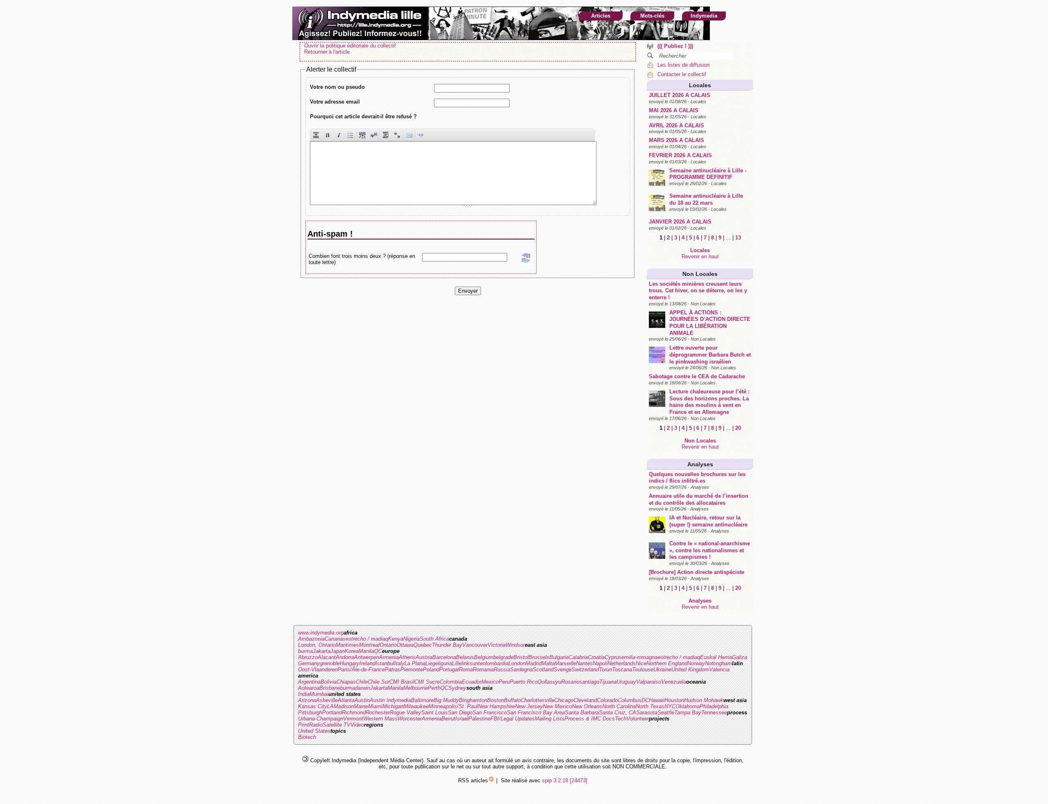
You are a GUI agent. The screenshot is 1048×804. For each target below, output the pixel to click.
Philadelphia (714, 706)
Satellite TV (336, 725)
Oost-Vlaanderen (318, 669)
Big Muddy (446, 700)
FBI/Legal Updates (512, 719)
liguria (445, 663)
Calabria (578, 657)
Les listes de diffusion (683, 65)
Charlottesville (537, 700)
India (303, 694)
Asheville (327, 700)
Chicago (564, 700)
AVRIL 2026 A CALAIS (676, 125)
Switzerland (585, 669)
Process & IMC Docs (590, 719)
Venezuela (673, 682)
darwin (362, 688)
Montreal (369, 645)
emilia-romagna (639, 657)
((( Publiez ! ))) (675, 46)
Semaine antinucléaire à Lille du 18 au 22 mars (706, 199)
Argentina (309, 682)
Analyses (700, 464)
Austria (424, 657)
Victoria (497, 645)
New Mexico (557, 706)
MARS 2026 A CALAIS (676, 140)
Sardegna (521, 669)
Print (303, 725)
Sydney (457, 688)
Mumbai (318, 694)
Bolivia (329, 682)
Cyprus (613, 657)
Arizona (307, 700)
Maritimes (347, 645)
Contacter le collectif (681, 74)
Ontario (388, 645)
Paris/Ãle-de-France (361, 669)
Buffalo (512, 700)
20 (738, 428)
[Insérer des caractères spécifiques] (409, 135)
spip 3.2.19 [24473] (564, 780)
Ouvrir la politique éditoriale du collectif (350, 46)
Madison (344, 706)
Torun (605, 669)
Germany (309, 663)
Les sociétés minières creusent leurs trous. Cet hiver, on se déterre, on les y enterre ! (698, 290)
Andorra (345, 657)
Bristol (521, 657)
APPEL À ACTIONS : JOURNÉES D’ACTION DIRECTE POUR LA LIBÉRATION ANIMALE (709, 322)
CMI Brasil (401, 682)
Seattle (665, 712)
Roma (466, 669)
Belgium (483, 657)
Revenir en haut (700, 256)
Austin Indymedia (390, 700)
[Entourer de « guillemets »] (397, 135)
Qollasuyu (549, 682)
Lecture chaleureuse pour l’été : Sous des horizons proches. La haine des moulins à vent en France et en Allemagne (709, 401)
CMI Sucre (427, 682)
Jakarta (321, 651)
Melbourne (415, 688)
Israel (461, 719)
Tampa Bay (687, 712)
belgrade (503, 657)
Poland (431, 669)
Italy (399, 663)
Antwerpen (366, 657)
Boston (495, 700)
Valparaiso (648, 682)
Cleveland (585, 700)
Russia (502, 669)
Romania (483, 669)
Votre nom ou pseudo (337, 87)
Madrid (534, 663)
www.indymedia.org (320, 633)
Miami (375, 706)
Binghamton (473, 700)
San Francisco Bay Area (536, 712)
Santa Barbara (582, 712)
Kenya (395, 639)
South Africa (434, 639)
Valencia (719, 669)
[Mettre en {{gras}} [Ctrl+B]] (327, 135)
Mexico (490, 682)
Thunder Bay (447, 645)
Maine (361, 706)
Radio (316, 725)
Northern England (666, 663)
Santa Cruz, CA (617, 712)
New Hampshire (496, 706)
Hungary (349, 663)
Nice (641, 663)
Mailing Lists (550, 719)
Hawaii (656, 700)
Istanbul (384, 663)
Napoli (600, 663)
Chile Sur (378, 682)
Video (357, 725)
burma (305, 651)
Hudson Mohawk (703, 700)
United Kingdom (690, 669)
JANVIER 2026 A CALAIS (680, 222)
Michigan (393, 706)
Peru (504, 682)
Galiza (739, 657)
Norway (696, 663)
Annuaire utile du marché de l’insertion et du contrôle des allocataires (698, 499)
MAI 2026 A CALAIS (673, 110)
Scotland (543, 669)
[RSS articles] (491, 780)
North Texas (650, 706)
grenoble (330, 663)
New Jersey (529, 706)
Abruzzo (308, 657)
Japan (337, 651)
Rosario (570, 682)
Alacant (327, 657)
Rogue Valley (405, 712)
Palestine (479, 719)
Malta (548, 663)
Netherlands (622, 663)
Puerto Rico (524, 682)
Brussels (539, 657)
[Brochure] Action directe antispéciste (696, 572)
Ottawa (405, 645)
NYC (669, 706)
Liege (431, 663)
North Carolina (619, 706)
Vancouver (475, 645)
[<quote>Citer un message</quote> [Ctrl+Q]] (385, 135)
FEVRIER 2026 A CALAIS (680, 155)
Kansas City (312, 706)
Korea (352, 651)
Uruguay (626, 682)
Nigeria (411, 639)
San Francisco (489, 712)
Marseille (565, 663)
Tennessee (714, 712)
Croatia (596, 657)
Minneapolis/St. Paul (453, 706)
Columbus (629, 700)
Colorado (607, 700)
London (517, 663)
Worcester (410, 719)
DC (645, 700)
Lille (456, 663)
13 (738, 238)
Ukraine (662, 669)
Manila (366, 651)
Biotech (307, 737)
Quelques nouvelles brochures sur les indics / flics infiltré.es (697, 477)
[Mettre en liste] (350, 135)
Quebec (422, 645)
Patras (392, 669)
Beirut (448, 719)
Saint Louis (434, 712)
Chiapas (346, 682)
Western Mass (380, 719)
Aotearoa (308, 688)
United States (314, 731)
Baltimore (422, 700)
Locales (700, 85)
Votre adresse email (335, 102)
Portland (332, 712)
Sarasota (646, 712)
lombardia (497, 663)
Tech (620, 719)
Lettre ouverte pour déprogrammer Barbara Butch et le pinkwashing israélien (710, 354)
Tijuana (608, 682)
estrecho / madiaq (367, 639)
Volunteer (637, 719)
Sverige (562, 669)
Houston (674, 700)
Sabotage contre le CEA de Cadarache (697, 376)
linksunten (473, 663)
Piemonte (411, 669)
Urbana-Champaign (320, 719)
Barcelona (444, 657)
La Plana (414, 663)
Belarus (465, 657)
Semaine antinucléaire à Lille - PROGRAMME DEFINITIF (707, 174)
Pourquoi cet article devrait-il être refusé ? (363, 116)
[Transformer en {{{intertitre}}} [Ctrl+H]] (316, 135)
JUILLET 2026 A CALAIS (679, 95)
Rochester (378, 712)
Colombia (451, 682)
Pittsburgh (310, 712)
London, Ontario (317, 645)
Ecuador (471, 682)
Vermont (353, 719)
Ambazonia (311, 639)
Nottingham (718, 663)
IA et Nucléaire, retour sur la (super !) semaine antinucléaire (708, 521)
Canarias (335, 639)
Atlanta (346, 700)
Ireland (367, 663)
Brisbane (329, 688)
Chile (362, 682)
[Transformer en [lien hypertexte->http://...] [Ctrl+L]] (362, 135)
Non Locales (700, 274)
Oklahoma (687, 706)
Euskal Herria (716, 657)
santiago (589, 682)
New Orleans (587, 706)
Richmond (354, 712)
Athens (407, 657)
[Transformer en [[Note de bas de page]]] (373, 135)
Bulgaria (559, 657)
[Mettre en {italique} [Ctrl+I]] (339, 135)
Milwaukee (416, 706)
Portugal (449, 669)
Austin (362, 700)
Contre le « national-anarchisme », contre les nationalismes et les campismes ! (709, 550)
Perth (434, 688)
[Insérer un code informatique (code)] (421, 135)
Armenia (389, 657)
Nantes (584, 663)
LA (330, 706)
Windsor (515, 645)
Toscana (622, 669)
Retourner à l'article (327, 52)
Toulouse (642, 669)
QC (378, 651)
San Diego (460, 712)
